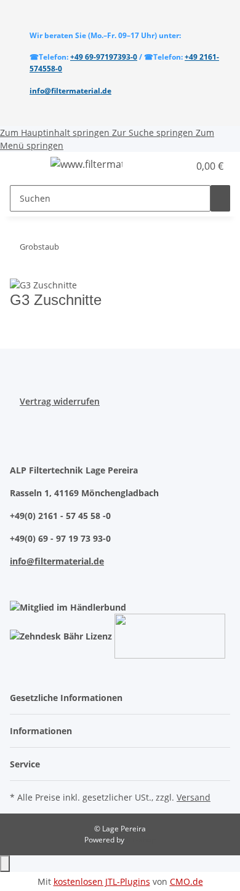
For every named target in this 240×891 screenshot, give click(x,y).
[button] (166, 166)
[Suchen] (220, 198)
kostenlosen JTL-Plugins (102, 881)
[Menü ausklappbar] (25, 166)
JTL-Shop (141, 839)
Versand (193, 797)
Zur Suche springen (154, 132)
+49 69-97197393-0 (103, 57)
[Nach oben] (5, 863)
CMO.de (186, 881)
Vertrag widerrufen (60, 401)
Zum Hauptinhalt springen (56, 132)
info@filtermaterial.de (70, 90)
